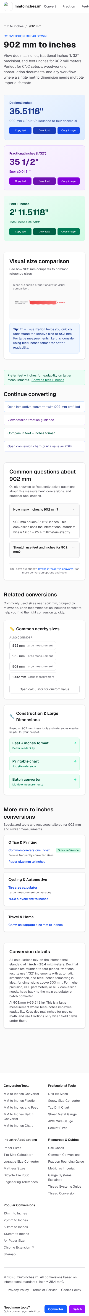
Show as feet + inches (47, 380)
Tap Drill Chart (58, 1107)
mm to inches (14, 26)
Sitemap (10, 1254)
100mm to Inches (16, 1234)
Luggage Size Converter (21, 1161)
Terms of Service (45, 1290)
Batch (77, 1309)
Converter (55, 1309)
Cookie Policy (71, 1290)
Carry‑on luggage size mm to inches (35, 925)
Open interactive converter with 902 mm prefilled (44, 407)
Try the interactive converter (56, 569)
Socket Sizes (57, 1128)
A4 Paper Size (14, 1241)
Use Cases (56, 1148)
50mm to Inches (16, 1227)
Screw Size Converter (64, 1101)
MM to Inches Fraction (20, 1101)
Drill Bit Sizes (58, 1094)
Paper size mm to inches (26, 862)
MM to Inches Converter (21, 1094)
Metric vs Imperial (61, 1168)
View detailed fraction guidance (31, 420)
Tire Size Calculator (18, 1155)
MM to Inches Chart (18, 1126)
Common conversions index (29, 850)
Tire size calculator (22, 887)
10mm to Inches (15, 1213)
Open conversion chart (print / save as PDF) (40, 446)
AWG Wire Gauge (60, 1121)
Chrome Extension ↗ (19, 1247)
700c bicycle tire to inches (28, 899)
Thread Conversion (62, 1193)
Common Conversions (64, 1155)
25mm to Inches (16, 1220)
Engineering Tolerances (21, 1182)
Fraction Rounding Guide (66, 1161)
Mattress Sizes (14, 1168)
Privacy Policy (18, 1290)
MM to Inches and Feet (21, 1107)
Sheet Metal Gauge (62, 1114)
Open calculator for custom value (44, 689)
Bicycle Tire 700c (16, 1175)
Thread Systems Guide (64, 1186)
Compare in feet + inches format (31, 433)
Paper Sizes (12, 1148)
